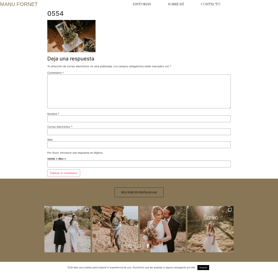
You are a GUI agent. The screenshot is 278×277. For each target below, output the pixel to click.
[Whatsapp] (139, 246)
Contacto (210, 4)
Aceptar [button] (203, 267)
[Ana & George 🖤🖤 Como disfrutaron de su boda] (67, 229)
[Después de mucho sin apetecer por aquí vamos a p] (163, 229)
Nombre (53, 114)
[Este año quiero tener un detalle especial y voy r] (210, 229)
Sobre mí (176, 4)
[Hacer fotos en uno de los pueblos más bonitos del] (115, 229)
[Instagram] (130, 246)
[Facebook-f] (148, 246)
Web (50, 139)
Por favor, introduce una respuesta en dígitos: (75, 152)
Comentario (55, 72)
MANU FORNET (19, 4)
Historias (142, 4)
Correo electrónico (59, 126)
